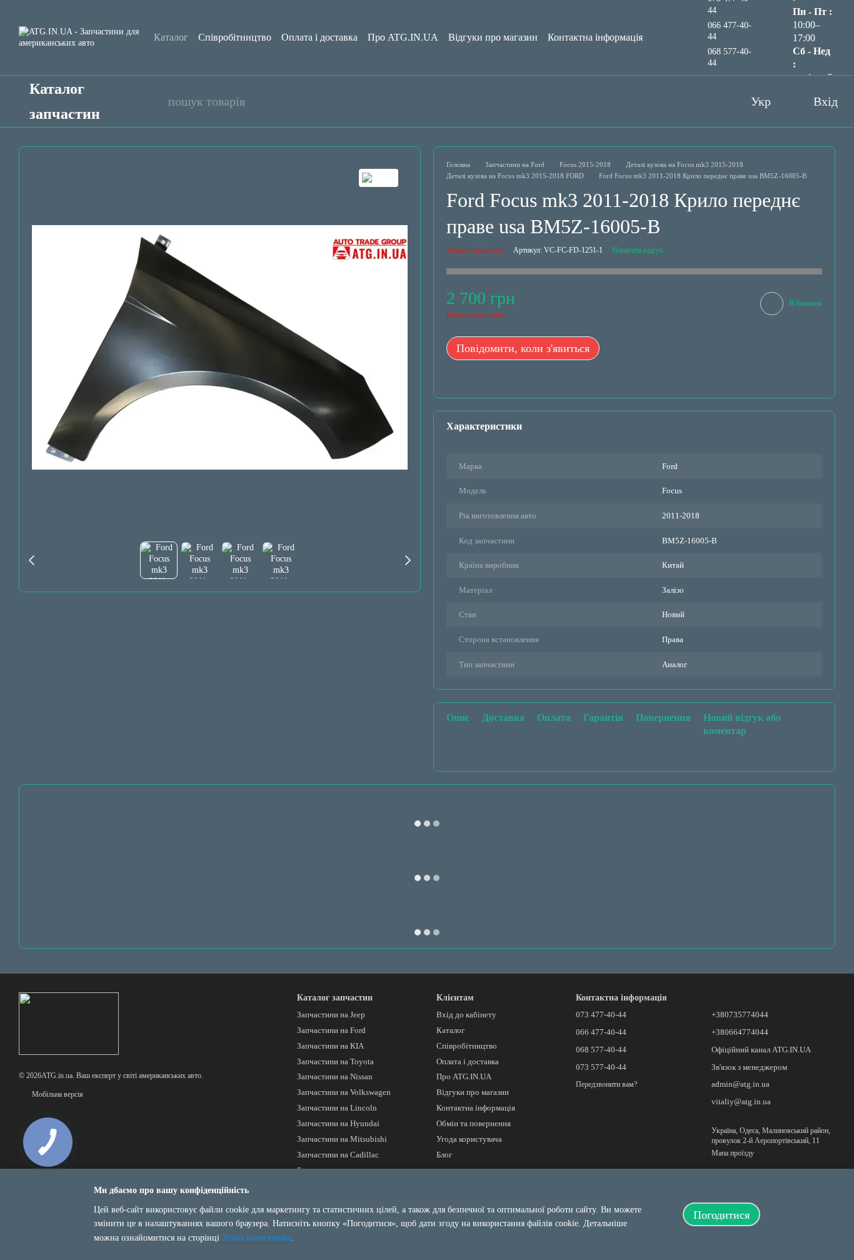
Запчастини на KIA (330, 1046)
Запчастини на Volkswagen (344, 1092)
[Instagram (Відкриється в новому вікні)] (686, 101)
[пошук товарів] (152, 101)
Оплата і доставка (319, 37)
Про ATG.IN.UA (403, 37)
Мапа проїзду (732, 1153)
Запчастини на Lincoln (337, 1107)
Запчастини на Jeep (331, 1014)
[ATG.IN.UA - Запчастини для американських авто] (69, 1022)
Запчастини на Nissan (335, 1076)
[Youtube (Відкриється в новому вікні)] (661, 101)
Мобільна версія (56, 1094)
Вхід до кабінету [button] (466, 1014)
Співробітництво (234, 37)
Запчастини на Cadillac (338, 1154)
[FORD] (378, 178)
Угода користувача (469, 1139)
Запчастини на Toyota (335, 1061)
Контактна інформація (595, 37)
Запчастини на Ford (331, 1030)
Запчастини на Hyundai (338, 1123)
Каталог (171, 37)
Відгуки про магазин (493, 37)
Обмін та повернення (473, 1123)
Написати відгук (637, 250)
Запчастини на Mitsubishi (342, 1139)
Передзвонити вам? (606, 1084)
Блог (444, 1154)
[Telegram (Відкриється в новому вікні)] (711, 101)
